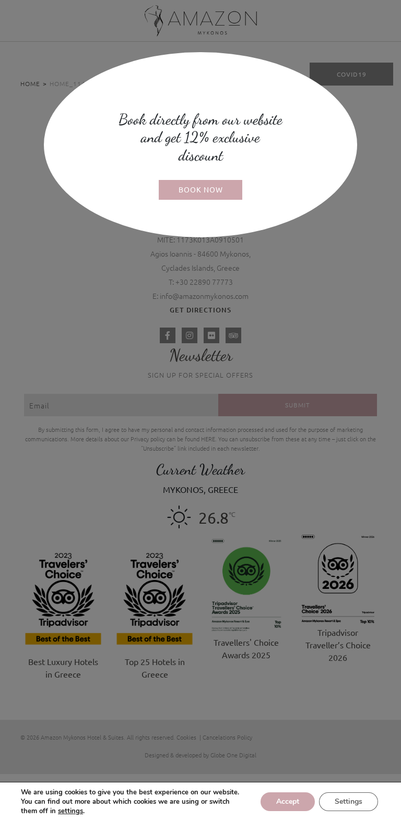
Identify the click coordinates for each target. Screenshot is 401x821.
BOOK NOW (201, 189)
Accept (287, 801)
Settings (348, 801)
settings (70, 811)
